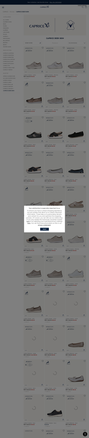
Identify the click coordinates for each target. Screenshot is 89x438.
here (28, 221)
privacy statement (44, 225)
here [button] (28, 223)
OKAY (44, 229)
